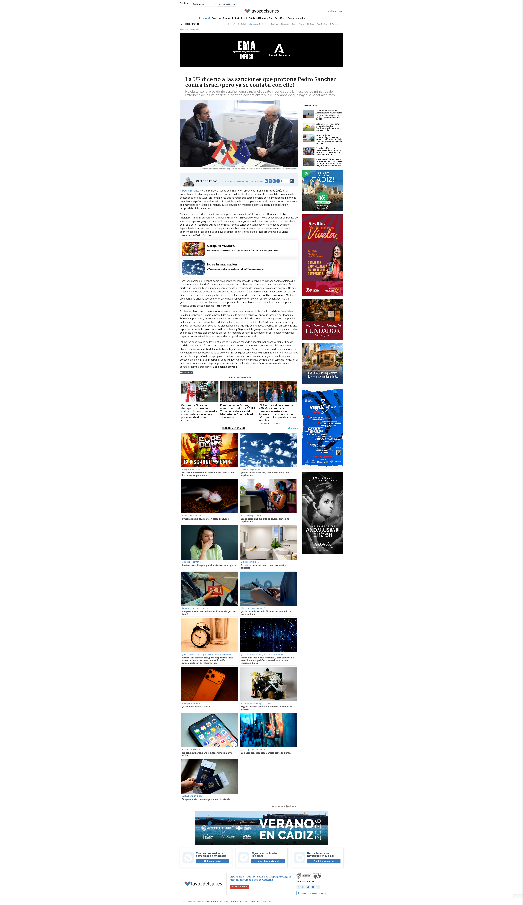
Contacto (224, 901)
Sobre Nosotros (212, 901)
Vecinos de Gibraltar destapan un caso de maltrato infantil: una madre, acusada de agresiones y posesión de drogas (199, 411)
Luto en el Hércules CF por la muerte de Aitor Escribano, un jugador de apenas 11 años (329, 127)
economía (231, 24)
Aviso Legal (233, 901)
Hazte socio (241, 886)
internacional (254, 24)
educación (285, 24)
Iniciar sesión (335, 11)
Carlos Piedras (207, 181)
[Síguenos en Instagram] (303, 887)
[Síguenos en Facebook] (318, 887)
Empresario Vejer (296, 18)
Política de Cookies (248, 901)
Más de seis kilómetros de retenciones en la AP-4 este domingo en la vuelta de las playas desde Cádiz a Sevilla (329, 162)
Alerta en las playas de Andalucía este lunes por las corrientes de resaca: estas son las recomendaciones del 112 (328, 115)
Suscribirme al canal (268, 861)
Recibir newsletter (324, 861)
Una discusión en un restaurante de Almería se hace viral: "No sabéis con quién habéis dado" (328, 151)
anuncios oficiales (306, 24)
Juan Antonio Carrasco (270, 424)
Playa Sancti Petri (277, 18)
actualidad (184, 29)
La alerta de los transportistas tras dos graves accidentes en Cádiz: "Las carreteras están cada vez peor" (329, 139)
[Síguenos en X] (299, 887)
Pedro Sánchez (190, 190)
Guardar (286, 181)
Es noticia (204, 18)
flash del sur (322, 24)
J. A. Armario (186, 421)
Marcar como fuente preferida (313, 893)
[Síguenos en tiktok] (308, 887)
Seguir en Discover (228, 4)
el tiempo (334, 24)
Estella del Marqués (258, 18)
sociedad (242, 24)
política (265, 24)
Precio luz (216, 18)
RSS (258, 901)
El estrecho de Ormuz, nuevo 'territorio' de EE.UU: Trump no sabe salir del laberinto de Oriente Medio (238, 410)
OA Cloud (279, 901)
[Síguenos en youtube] (313, 887)
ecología (274, 24)
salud (294, 24)
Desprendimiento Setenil (235, 18)
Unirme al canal (212, 861)
